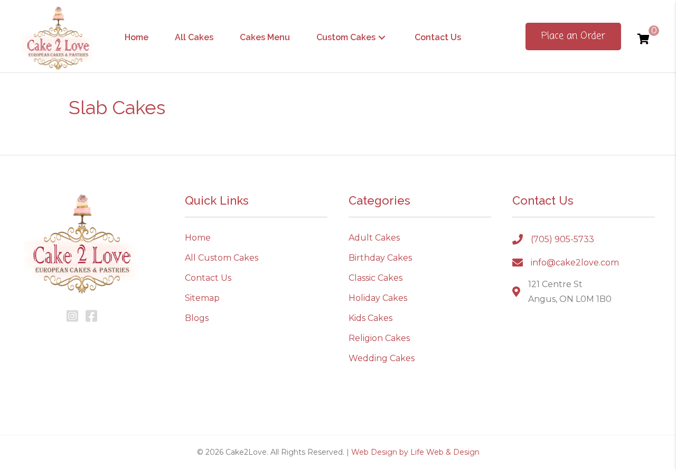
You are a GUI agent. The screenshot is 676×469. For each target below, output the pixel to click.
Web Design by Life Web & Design (415, 452)
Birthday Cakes (380, 258)
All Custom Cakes (221, 258)
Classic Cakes (375, 278)
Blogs (197, 318)
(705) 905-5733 (562, 239)
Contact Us (208, 278)
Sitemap (202, 298)
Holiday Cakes (378, 298)
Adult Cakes (374, 238)
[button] (381, 37)
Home (198, 238)
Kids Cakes (370, 318)
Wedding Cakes (382, 358)
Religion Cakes (379, 338)
